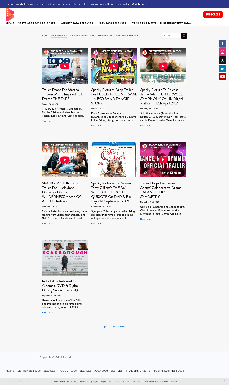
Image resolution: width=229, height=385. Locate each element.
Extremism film (105, 35)
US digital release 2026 (82, 35)
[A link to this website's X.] (222, 60)
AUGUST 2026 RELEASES (77, 23)
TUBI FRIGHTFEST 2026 (175, 23)
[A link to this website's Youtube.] (222, 76)
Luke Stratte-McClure (127, 35)
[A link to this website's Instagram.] (222, 52)
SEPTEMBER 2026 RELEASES (37, 23)
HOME (10, 23)
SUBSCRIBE (213, 14)
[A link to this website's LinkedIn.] (222, 68)
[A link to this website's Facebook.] (222, 44)
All (43, 35)
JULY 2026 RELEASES (113, 23)
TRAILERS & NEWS (144, 23)
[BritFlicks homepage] (101, 14)
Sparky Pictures (58, 35)
